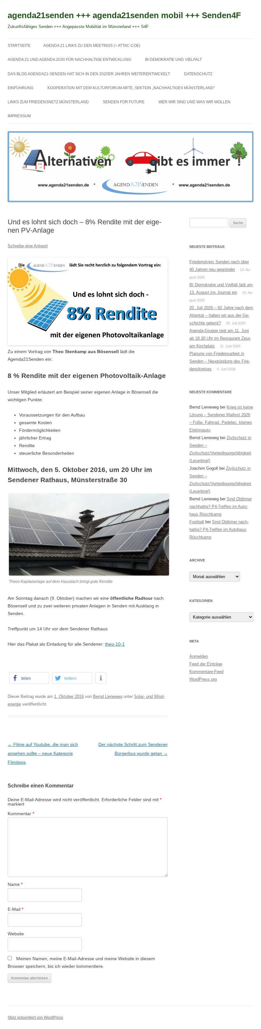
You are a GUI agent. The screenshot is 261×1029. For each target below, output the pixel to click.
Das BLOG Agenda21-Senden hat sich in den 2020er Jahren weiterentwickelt (89, 74)
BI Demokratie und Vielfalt (173, 59)
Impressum (19, 116)
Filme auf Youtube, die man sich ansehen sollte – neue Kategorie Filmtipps (43, 753)
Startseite (19, 45)
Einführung (20, 88)
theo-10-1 (115, 644)
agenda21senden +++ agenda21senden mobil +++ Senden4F (124, 15)
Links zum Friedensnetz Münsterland (48, 102)
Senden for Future (124, 102)
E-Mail (15, 909)
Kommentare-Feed (206, 671)
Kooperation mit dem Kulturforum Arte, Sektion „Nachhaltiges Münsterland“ (131, 88)
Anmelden (198, 656)
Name (15, 884)
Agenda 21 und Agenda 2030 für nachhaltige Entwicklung (69, 59)
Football (196, 521)
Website (16, 933)
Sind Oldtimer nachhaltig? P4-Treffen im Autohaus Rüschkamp (220, 506)
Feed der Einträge (205, 664)
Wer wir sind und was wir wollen (194, 102)
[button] (29, 678)
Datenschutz (198, 74)
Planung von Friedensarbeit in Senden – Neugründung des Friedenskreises (219, 361)
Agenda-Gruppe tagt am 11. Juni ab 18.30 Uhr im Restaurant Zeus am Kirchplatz (219, 338)
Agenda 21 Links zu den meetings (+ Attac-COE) (91, 45)
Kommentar (21, 813)
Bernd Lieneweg (107, 696)
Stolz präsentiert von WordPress (35, 1017)
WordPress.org (203, 679)
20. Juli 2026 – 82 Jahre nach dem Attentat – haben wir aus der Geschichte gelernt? (221, 315)
